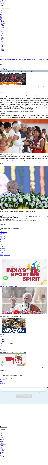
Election (1, 240)
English (1, 11)
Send (3, 432)
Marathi (1, 17)
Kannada (1, 14)
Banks (1, 244)
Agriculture (1, 252)
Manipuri (1, 18)
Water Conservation (2, 238)
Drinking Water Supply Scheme (4, 237)
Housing (1, 234)
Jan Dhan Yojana (2, 245)
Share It (1, 387)
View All (1, 336)
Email (1, 426)
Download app (2, 1)
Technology (1, 239)
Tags (1, 379)
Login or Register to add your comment (5, 255)
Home (1, 56)
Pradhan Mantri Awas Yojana (3, 232)
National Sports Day (2, 380)
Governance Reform (2, 242)
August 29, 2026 (13, 378)
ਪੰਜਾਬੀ (1, 20)
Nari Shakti (1, 253)
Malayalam (1, 15)
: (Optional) (2, 429)
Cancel (1, 432)
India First (1, 246)
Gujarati (1, 12)
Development (1, 241)
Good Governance (2, 233)
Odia (0, 19)
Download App (3, 341)
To (0, 9)
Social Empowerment (2, 383)
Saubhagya (1, 243)
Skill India (1, 249)
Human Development (2, 250)
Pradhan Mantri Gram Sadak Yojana (4, 247)
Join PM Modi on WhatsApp (4, 69)
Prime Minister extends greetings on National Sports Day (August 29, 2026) (9, 286)
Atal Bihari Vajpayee (2, 248)
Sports (1, 381)
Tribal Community (2, 236)
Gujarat (1, 231)
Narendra (2, 3)
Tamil (1, 16)
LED (1, 235)
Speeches (1, 254)
